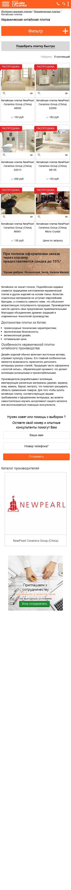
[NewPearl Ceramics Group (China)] (36, 503)
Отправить (36, 456)
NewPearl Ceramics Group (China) (35, 541)
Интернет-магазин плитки (16, 11)
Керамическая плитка (47, 11)
